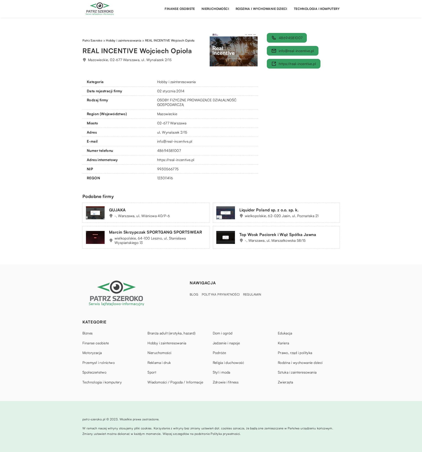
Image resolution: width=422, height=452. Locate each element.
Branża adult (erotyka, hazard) (171, 333)
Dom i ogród (223, 333)
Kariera (283, 343)
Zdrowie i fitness (226, 382)
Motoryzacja (92, 352)
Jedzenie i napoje (226, 343)
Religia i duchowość (228, 362)
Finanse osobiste (180, 9)
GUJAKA (117, 209)
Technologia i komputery (317, 9)
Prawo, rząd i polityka (295, 352)
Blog (194, 294)
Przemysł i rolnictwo (98, 362)
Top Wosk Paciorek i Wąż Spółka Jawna (277, 234)
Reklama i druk (159, 362)
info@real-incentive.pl (175, 141)
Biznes (87, 333)
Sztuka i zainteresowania (297, 372)
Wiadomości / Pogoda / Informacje (175, 382)
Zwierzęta (285, 382)
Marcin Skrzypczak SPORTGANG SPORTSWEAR (155, 232)
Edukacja (285, 333)
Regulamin (252, 294)
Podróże (219, 352)
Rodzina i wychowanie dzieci (261, 9)
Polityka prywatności (221, 294)
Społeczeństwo (94, 372)
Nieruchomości (215, 9)
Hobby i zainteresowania (176, 82)
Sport (151, 372)
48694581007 (169, 150)
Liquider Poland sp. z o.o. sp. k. (269, 209)
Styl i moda (221, 372)
